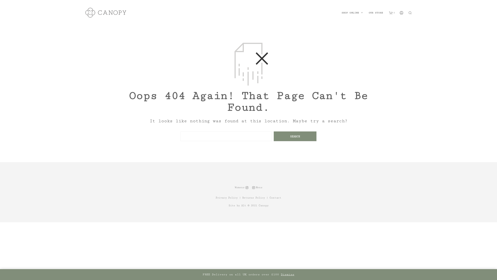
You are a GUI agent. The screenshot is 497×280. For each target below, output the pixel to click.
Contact (275, 197)
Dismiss (287, 274)
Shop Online (350, 12)
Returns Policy (253, 197)
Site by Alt (237, 205)
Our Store (376, 12)
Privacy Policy (227, 197)
